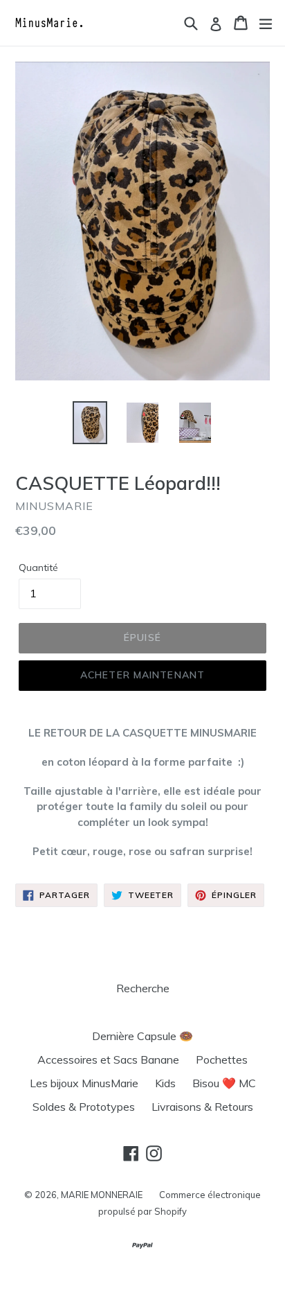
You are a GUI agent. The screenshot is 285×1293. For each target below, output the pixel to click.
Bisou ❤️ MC (224, 1083)
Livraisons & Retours (202, 1107)
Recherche (142, 988)
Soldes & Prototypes (84, 1107)
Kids (165, 1083)
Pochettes (222, 1059)
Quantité (38, 567)
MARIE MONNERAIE (101, 1194)
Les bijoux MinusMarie (84, 1083)
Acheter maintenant (142, 675)
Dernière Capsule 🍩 (142, 1036)
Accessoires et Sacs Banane (108, 1059)
